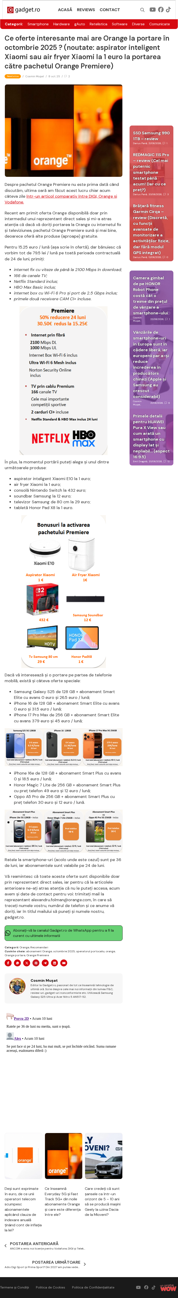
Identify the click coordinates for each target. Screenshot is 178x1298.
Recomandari (39, 947)
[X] (26, 962)
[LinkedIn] (54, 962)
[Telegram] (45, 962)
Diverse (138, 24)
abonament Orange (39, 951)
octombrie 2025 (64, 951)
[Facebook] (8, 962)
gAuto (79, 24)
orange (110, 951)
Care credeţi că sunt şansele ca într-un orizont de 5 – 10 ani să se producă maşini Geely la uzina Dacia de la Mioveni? (103, 1201)
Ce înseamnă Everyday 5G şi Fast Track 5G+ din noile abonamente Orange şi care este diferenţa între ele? (63, 1201)
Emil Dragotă (140, 461)
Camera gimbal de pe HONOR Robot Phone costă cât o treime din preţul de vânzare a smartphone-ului (150, 295)
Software (119, 24)
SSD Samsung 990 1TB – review (151, 136)
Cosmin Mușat (34, 76)
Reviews (86, 10)
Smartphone (38, 24)
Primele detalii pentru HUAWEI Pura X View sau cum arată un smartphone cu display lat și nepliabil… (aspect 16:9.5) (151, 436)
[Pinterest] (35, 962)
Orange (24, 947)
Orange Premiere (37, 955)
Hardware (61, 24)
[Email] (63, 962)
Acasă (65, 10)
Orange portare (15, 955)
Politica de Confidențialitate (93, 1287)
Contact (110, 10)
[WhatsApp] (17, 962)
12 (169, 461)
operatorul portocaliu (90, 951)
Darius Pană (140, 143)
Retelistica (98, 24)
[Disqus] (64, 1069)
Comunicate (159, 24)
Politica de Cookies (50, 1287)
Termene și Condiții (14, 1287)
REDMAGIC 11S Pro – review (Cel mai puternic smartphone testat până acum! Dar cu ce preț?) (151, 172)
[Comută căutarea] (142, 10)
